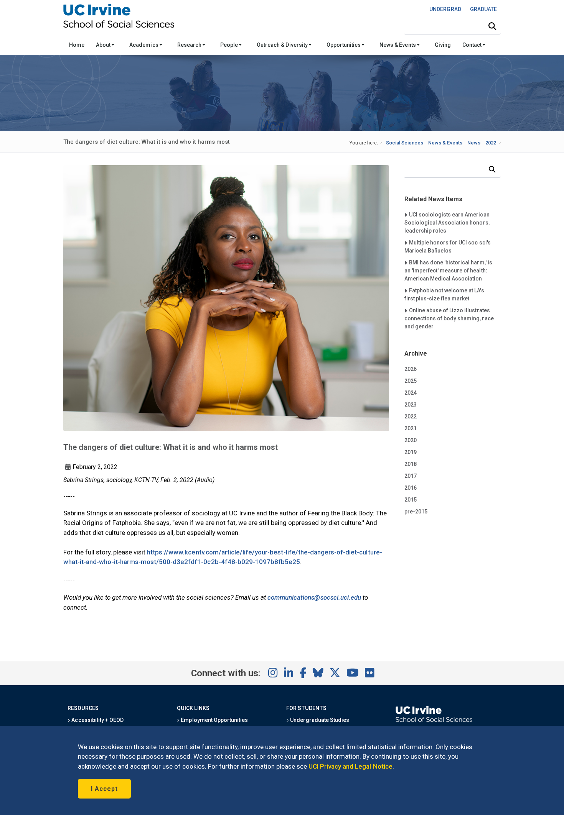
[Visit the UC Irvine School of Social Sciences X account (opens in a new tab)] (335, 673)
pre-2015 (415, 511)
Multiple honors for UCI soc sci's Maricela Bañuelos (447, 246)
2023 (410, 405)
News (473, 143)
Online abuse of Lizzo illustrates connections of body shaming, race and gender (449, 318)
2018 (410, 464)
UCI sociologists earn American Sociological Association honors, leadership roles (447, 222)
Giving (443, 45)
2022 (490, 143)
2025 (410, 381)
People (229, 45)
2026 (410, 369)
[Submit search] (492, 26)
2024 (410, 393)
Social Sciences (404, 143)
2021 (410, 428)
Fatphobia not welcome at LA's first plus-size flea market (444, 294)
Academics (144, 45)
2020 (410, 440)
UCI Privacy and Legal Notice (350, 766)
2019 (410, 452)
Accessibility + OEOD (97, 720)
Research (190, 45)
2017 (410, 476)
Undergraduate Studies (319, 720)
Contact (472, 45)
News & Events (398, 45)
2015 (410, 500)
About (104, 45)
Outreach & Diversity (283, 45)
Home (76, 45)
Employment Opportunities (214, 720)
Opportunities (344, 45)
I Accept (104, 788)
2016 (410, 488)
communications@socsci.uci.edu (314, 597)
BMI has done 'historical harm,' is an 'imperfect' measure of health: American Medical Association (448, 270)
